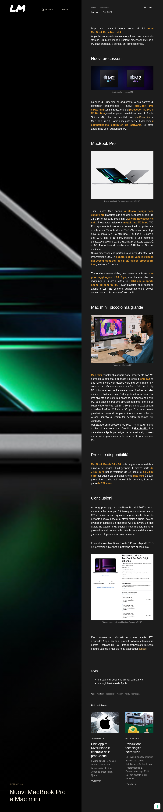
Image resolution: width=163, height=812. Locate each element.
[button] (47, 9)
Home (93, 8)
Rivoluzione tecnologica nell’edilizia (133, 748)
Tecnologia (135, 694)
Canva (139, 679)
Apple (93, 694)
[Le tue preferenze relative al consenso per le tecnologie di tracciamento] (157, 806)
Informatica (16, 784)
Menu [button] (65, 9)
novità (127, 694)
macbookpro (110, 694)
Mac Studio (140, 428)
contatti (142, 648)
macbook (100, 694)
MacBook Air (142, 117)
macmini (120, 694)
